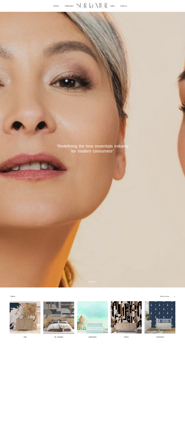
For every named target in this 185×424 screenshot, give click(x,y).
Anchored (160, 337)
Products (56, 6)
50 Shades (58, 337)
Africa (126, 337)
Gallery (112, 6)
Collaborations (69, 6)
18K (25, 337)
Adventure (92, 337)
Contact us (123, 6)
